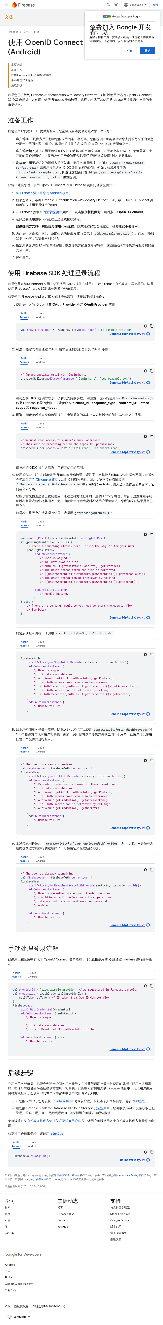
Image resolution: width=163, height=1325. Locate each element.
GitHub (9, 1233)
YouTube (62, 1226)
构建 (36, 32)
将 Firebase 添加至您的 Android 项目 (42, 193)
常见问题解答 (118, 1233)
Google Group (119, 1220)
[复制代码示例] (151, 326)
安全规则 (100, 1108)
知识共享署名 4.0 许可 (67, 1175)
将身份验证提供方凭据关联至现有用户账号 (54, 1121)
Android (10, 1264)
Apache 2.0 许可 (129, 1175)
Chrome (10, 1271)
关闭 (129, 51)
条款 (7, 1306)
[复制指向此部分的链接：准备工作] (37, 120)
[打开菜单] (6, 5)
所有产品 (10, 1290)
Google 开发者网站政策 (37, 1179)
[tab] (24, 315)
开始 (147, 50)
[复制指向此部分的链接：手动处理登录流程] (63, 949)
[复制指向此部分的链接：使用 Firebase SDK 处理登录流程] (104, 273)
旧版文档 (115, 1239)
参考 (7, 1214)
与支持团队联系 (120, 1207)
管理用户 (141, 1101)
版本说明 (115, 1226)
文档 (9, 17)
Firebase (13, 32)
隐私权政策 (21, 1306)
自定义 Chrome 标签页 (41, 480)
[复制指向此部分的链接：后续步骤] (37, 1073)
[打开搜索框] (108, 4)
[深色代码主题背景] (145, 326)
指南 (7, 1207)
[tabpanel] (85, 332)
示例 (7, 1220)
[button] (24, 315)
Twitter (61, 1220)
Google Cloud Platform (19, 1284)
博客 (60, 1207)
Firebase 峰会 (65, 1214)
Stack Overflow (120, 1214)
